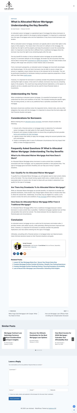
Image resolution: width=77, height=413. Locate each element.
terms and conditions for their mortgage (26, 134)
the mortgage (42, 196)
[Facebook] (14, 253)
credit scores (27, 75)
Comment (12, 369)
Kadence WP (52, 408)
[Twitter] (21, 253)
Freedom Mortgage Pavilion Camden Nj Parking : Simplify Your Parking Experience (39, 264)
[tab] (35, 350)
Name (11, 390)
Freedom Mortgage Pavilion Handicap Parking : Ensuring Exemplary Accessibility (39, 266)
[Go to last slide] (4, 339)
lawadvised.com (27, 249)
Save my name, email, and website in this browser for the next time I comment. (31, 394)
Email (32, 390)
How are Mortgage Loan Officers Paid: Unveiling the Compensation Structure (56, 313)
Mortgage (14, 18)
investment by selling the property (38, 60)
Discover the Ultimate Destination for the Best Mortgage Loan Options (38, 335)
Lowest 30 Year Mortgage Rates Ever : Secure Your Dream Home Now (35, 262)
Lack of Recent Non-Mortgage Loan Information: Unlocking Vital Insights (37, 268)
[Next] (73, 339)
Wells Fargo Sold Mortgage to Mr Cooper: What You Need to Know (23, 313)
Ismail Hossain (16, 29)
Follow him (33, 247)
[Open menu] (73, 6)
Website (52, 390)
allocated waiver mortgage (33, 121)
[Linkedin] (17, 253)
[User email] (24, 253)
